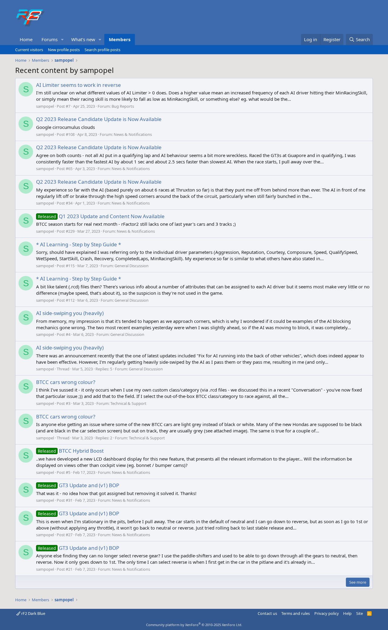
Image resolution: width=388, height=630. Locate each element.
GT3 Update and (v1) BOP (78, 485)
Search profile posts (102, 49)
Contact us (267, 613)
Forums (50, 39)
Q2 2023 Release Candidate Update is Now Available (99, 119)
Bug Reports (123, 106)
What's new (83, 39)
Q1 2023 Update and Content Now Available (101, 216)
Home (26, 39)
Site (359, 613)
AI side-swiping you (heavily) (70, 313)
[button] (62, 39)
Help (347, 613)
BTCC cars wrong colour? (65, 382)
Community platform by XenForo (194, 624)
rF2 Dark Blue (32, 613)
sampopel (45, 106)
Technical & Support (128, 403)
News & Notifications (133, 134)
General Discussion (132, 265)
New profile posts (64, 49)
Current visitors (29, 49)
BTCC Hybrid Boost (71, 450)
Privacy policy (326, 613)
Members (119, 39)
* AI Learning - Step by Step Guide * (78, 244)
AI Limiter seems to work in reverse (78, 84)
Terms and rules (295, 613)
